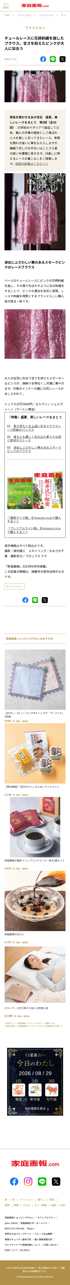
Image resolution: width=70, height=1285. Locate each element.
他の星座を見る (35, 1108)
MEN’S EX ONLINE (14, 1228)
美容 (51, 1199)
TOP (7, 15)
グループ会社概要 (43, 1234)
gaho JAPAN (11, 1223)
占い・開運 (41, 1205)
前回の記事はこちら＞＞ (31, 163)
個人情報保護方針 (43, 1239)
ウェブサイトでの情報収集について (23, 1245)
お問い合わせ (50, 1245)
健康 (7, 1205)
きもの (26, 1205)
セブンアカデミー (46, 1217)
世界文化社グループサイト (18, 1234)
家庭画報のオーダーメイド (34, 1223)
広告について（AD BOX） (18, 1250)
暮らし (41, 1199)
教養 (16, 1205)
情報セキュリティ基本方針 (18, 1239)
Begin (30, 1228)
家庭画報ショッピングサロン (19, 1217)
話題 (53, 1205)
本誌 (62, 1205)
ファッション (24, 15)
